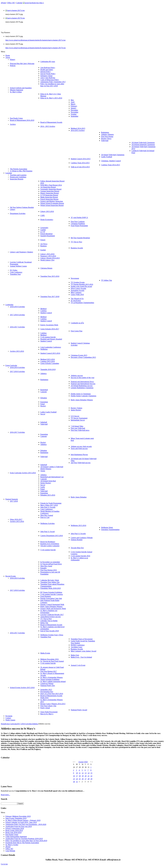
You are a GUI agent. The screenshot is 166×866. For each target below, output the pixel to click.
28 (88, 779)
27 (86, 779)
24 (77, 779)
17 (77, 776)
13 (86, 773)
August (81, 762)
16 (74, 776)
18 (80, 776)
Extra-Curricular (11, 724)
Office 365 (11, 3)
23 (74, 779)
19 (83, 776)
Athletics (35, 724)
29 (91, 779)
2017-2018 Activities (24, 724)
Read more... (5, 795)
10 (77, 773)
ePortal (3, 3)
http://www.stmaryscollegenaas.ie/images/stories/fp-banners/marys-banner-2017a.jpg (35, 40)
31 (77, 782)
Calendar (19, 3)
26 (83, 779)
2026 (86, 762)
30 (74, 782)
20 (86, 776)
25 (80, 779)
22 (91, 776)
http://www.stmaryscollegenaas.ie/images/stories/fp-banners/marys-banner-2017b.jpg (35, 48)
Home (3, 724)
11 (80, 773)
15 (91, 773)
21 (88, 776)
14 (88, 773)
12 (83, 773)
